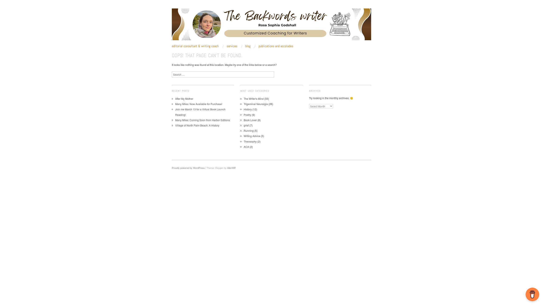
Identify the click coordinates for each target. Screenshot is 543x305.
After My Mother (184, 98)
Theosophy (250, 141)
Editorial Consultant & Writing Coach (195, 46)
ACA (246, 146)
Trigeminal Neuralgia (256, 104)
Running (249, 130)
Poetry (247, 114)
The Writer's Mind (254, 98)
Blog (248, 46)
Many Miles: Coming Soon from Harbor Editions (202, 120)
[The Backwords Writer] (271, 26)
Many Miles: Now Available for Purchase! (198, 104)
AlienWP (231, 167)
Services (232, 46)
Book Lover (250, 120)
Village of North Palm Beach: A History (197, 125)
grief (246, 125)
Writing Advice (252, 136)
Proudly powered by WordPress (188, 167)
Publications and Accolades (276, 46)
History (248, 109)
